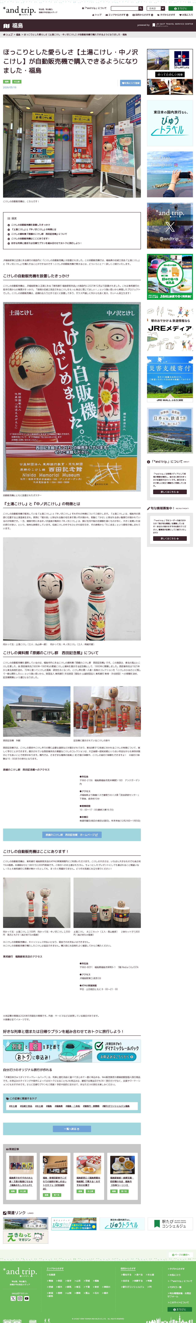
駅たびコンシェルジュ (133, 1286)
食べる (139, 1274)
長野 (60, 1292)
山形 (78, 1280)
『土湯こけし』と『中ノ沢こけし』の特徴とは (33, 229)
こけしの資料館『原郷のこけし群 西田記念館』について (39, 233)
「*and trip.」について (95, 8)
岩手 (69, 1280)
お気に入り (187, 14)
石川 (97, 1292)
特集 (150, 1280)
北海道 (52, 1274)
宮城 (87, 1280)
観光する (127, 1274)
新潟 (51, 1292)
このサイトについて (179, 1302)
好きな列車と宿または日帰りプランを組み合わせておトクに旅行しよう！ (46, 243)
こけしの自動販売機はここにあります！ (30, 238)
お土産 (14, 1106)
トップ (98, 14)
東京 (97, 1286)
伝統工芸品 (26, 1106)
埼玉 (78, 1286)
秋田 (60, 1280)
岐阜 (51, 1296)
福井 (106, 1292)
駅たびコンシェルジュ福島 (117, 1106)
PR (150, 1286)
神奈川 (107, 1286)
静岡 (78, 1292)
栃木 (60, 1286)
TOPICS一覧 (175, 1287)
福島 (18, 34)
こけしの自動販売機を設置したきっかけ (30, 224)
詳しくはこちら (168, 491)
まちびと (182, 8)
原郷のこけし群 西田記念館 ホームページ (70, 834)
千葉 (87, 1286)
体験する (138, 1280)
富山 (87, 1292)
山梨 (69, 1292)
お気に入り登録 (131, 83)
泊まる (126, 1280)
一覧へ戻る (70, 1129)
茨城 (51, 1286)
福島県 (59, 1106)
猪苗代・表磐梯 (91, 1106)
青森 (51, 1280)
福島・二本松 (73, 1106)
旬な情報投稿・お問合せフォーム (179, 1295)
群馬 (69, 1286)
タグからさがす (167, 14)
